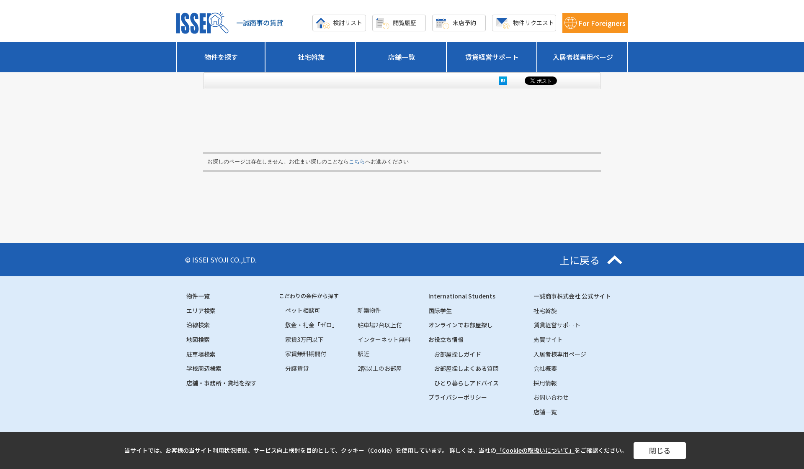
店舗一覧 (401, 57)
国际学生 (440, 310)
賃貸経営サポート (492, 57)
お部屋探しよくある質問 (466, 368)
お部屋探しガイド (457, 354)
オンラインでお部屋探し (460, 325)
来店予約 (464, 22)
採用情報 (545, 383)
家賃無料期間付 (305, 353)
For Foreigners (602, 23)
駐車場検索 (201, 354)
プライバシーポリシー (457, 397)
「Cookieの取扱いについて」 (535, 450)
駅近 (363, 353)
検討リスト (347, 22)
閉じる (659, 450)
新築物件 (369, 310)
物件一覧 (198, 296)
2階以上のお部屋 (380, 368)
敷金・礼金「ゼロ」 (311, 325)
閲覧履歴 (404, 22)
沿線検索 (198, 325)
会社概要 (545, 368)
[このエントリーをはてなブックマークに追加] (503, 80)
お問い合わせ (551, 397)
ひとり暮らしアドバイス (466, 383)
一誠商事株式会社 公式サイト (572, 296)
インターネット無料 (384, 339)
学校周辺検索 (204, 368)
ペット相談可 (302, 310)
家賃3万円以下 (304, 339)
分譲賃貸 (297, 368)
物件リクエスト (533, 22)
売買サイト (548, 339)
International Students (461, 296)
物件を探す (221, 57)
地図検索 (198, 339)
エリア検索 (201, 310)
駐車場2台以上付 (380, 325)
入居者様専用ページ (583, 57)
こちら (357, 161)
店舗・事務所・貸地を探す (221, 383)
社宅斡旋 (311, 57)
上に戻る (579, 260)
